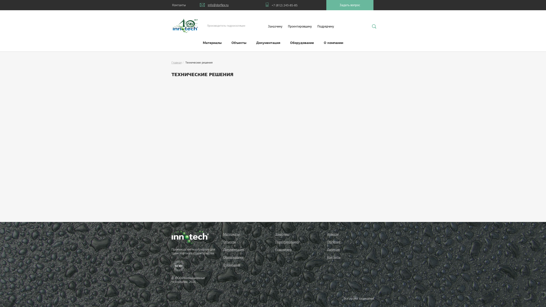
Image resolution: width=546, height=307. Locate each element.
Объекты (238, 43)
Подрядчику (325, 26)
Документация (268, 43)
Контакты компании (179, 6)
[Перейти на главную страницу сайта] (190, 237)
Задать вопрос (350, 5)
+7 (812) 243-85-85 (285, 5)
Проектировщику (300, 26)
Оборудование (302, 43)
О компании (333, 43)
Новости (333, 234)
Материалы (212, 43)
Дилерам (333, 250)
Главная (176, 62)
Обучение (334, 242)
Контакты (334, 257)
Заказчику (275, 26)
